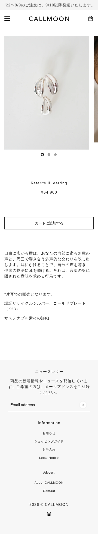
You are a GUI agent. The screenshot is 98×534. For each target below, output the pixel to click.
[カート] (91, 19)
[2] (55, 154)
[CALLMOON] (49, 18)
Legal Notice (49, 457)
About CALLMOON (49, 482)
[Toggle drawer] (7, 18)
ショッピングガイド (49, 441)
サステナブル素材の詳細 (26, 318)
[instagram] (49, 514)
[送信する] (83, 404)
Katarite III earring (49, 183)
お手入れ (49, 449)
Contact (49, 490)
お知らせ (49, 433)
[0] (42, 154)
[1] (49, 154)
